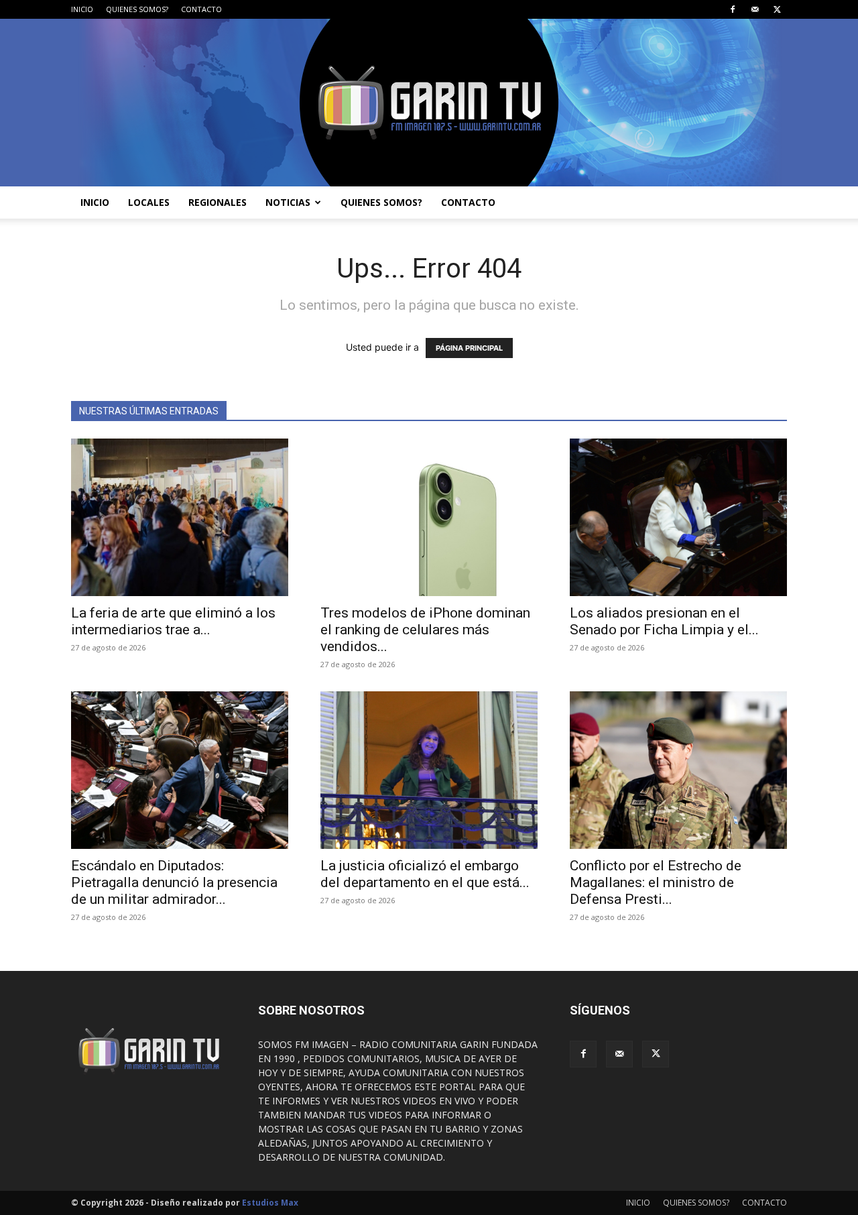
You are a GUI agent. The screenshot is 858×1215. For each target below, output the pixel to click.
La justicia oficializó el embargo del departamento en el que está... (425, 874)
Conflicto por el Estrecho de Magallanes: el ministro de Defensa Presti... (655, 882)
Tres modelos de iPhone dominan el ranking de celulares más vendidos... (425, 629)
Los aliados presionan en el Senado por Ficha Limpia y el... (664, 621)
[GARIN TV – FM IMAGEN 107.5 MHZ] (429, 102)
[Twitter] (777, 9)
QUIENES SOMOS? (137, 9)
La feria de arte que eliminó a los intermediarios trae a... (173, 621)
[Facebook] (733, 9)
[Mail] (755, 9)
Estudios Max (270, 1202)
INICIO (82, 9)
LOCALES (149, 202)
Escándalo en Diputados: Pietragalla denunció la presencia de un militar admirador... (174, 882)
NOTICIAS (287, 202)
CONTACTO (201, 9)
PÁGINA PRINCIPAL (469, 348)
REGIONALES (217, 202)
